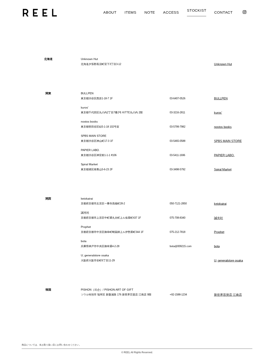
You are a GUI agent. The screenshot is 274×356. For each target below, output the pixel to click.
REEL (127, 352)
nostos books (223, 127)
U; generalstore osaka (228, 260)
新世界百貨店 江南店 (228, 294)
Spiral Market (222, 169)
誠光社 (218, 218)
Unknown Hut (223, 64)
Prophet (219, 232)
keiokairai (220, 203)
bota (217, 246)
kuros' (218, 112)
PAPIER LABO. (224, 155)
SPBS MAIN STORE (228, 141)
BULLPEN (221, 98)
